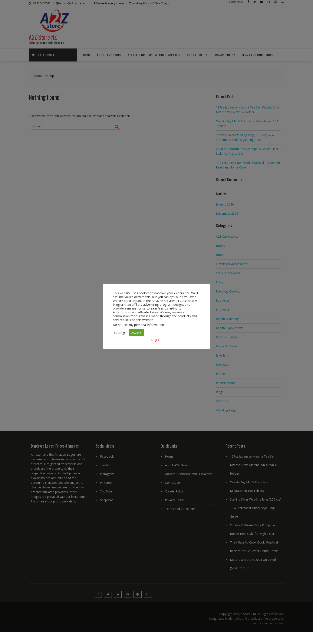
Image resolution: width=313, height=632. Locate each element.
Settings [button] (120, 332)
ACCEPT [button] (136, 332)
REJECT (156, 340)
